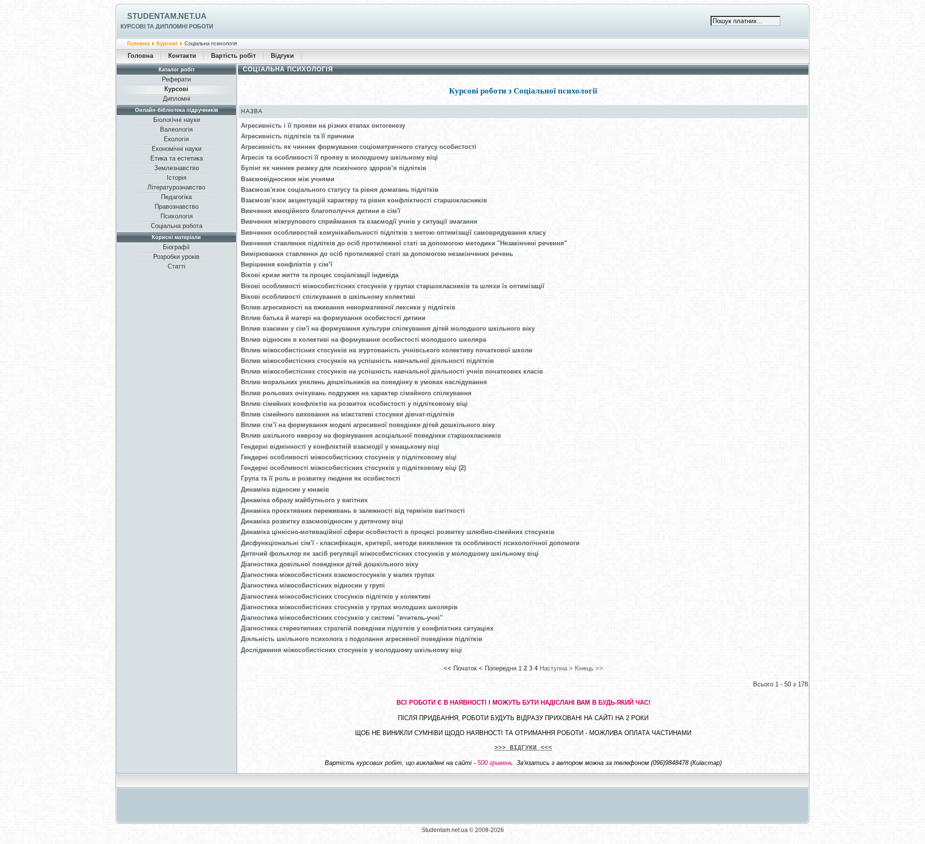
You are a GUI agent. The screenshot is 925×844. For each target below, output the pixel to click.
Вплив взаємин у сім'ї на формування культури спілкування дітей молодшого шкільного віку (388, 328)
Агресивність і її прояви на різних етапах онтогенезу (323, 125)
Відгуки (282, 55)
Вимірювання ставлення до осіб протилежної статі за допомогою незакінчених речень (377, 253)
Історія (176, 177)
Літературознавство (176, 187)
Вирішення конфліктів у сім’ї (286, 264)
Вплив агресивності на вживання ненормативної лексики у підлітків (348, 307)
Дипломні (176, 98)
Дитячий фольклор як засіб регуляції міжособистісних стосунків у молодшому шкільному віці (390, 553)
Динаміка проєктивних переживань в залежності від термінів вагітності (353, 510)
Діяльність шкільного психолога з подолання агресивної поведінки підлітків (361, 639)
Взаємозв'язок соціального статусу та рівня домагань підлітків (339, 189)
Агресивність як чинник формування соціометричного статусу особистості (358, 146)
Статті (176, 266)
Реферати (176, 79)
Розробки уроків (176, 256)
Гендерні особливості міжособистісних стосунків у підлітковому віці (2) (353, 467)
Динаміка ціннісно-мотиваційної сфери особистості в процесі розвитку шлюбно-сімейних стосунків (398, 532)
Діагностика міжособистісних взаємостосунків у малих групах (338, 574)
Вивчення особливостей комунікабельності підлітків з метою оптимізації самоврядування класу (393, 232)
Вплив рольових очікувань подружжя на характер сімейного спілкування (356, 393)
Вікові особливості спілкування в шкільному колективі (328, 296)
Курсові (167, 43)
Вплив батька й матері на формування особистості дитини (333, 318)
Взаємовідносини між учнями (287, 179)
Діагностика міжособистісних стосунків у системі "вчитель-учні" (342, 617)
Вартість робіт (233, 55)
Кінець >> (589, 668)
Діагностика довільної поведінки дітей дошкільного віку (329, 564)
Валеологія (176, 129)
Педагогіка (176, 197)
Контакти (182, 55)
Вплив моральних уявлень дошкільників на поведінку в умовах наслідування (364, 382)
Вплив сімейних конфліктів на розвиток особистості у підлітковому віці (354, 403)
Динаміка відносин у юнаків (285, 489)
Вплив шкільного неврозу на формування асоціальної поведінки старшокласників (371, 435)
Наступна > (556, 668)
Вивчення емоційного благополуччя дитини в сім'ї (320, 210)
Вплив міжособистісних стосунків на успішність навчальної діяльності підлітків (367, 360)
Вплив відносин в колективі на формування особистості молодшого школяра (363, 339)
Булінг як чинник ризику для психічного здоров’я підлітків (333, 168)
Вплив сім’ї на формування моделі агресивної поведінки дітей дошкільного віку (368, 425)
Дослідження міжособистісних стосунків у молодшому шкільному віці (351, 650)
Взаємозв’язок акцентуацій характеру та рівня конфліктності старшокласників (364, 200)
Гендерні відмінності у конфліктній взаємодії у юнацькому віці (340, 446)
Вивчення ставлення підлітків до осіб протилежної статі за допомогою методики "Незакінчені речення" (404, 243)
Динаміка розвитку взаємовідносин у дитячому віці (322, 521)
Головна (138, 43)
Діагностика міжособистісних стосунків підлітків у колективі (336, 596)
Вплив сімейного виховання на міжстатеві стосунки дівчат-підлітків (347, 414)
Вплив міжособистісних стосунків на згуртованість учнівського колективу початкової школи (386, 350)
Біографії (176, 247)
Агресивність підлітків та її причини (297, 136)
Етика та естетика (176, 158)
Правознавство (176, 206)
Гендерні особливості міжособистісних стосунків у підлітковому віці (349, 457)
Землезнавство (176, 168)
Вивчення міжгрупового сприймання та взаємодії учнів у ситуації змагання (359, 221)
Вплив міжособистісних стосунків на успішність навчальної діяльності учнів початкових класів (392, 371)
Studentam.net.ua (167, 16)
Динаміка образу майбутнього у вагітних (304, 500)
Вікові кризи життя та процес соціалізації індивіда (319, 275)
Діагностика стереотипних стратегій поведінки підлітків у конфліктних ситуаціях (367, 628)
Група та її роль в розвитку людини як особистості (320, 478)
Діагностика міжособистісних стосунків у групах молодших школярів (349, 607)
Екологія (176, 139)
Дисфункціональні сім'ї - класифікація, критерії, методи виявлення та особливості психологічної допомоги (410, 543)
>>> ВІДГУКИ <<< (523, 747)
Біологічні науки (176, 119)
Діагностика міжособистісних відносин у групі (313, 585)
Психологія (176, 216)
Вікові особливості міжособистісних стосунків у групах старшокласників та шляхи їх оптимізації (392, 286)
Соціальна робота (176, 225)
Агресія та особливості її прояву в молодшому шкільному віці (339, 157)
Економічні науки (176, 148)
